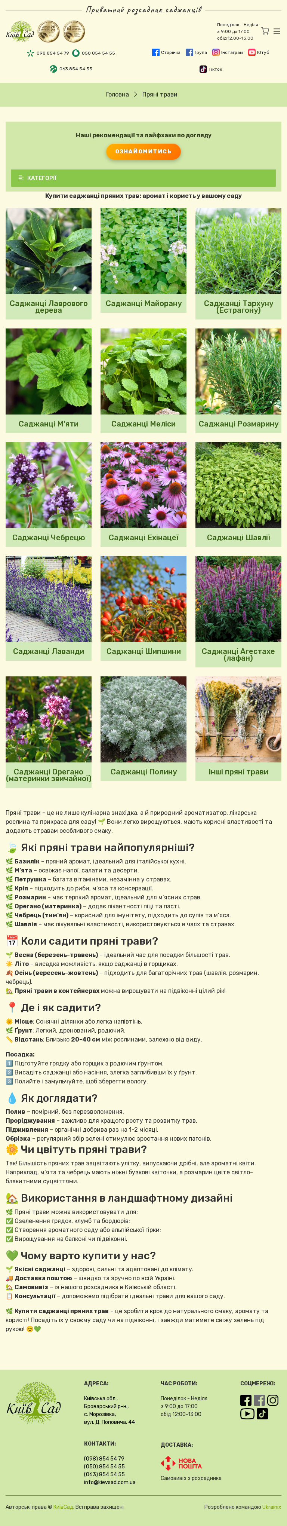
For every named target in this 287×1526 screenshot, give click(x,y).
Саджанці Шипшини (144, 651)
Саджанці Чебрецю (48, 537)
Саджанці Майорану (144, 303)
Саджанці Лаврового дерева (49, 307)
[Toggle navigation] (274, 31)
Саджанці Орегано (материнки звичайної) (49, 775)
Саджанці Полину (144, 771)
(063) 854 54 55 (104, 1474)
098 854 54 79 (53, 53)
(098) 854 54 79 (104, 1459)
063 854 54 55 (75, 68)
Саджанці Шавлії (238, 537)
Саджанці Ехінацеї (144, 537)
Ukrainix (271, 1507)
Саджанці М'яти (48, 424)
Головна (117, 94)
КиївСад (63, 1507)
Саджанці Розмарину (238, 424)
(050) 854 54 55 (104, 1467)
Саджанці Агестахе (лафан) (238, 654)
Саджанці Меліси (143, 424)
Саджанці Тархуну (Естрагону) (238, 307)
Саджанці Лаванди (48, 651)
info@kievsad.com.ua (110, 1482)
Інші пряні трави (238, 771)
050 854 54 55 (98, 53)
